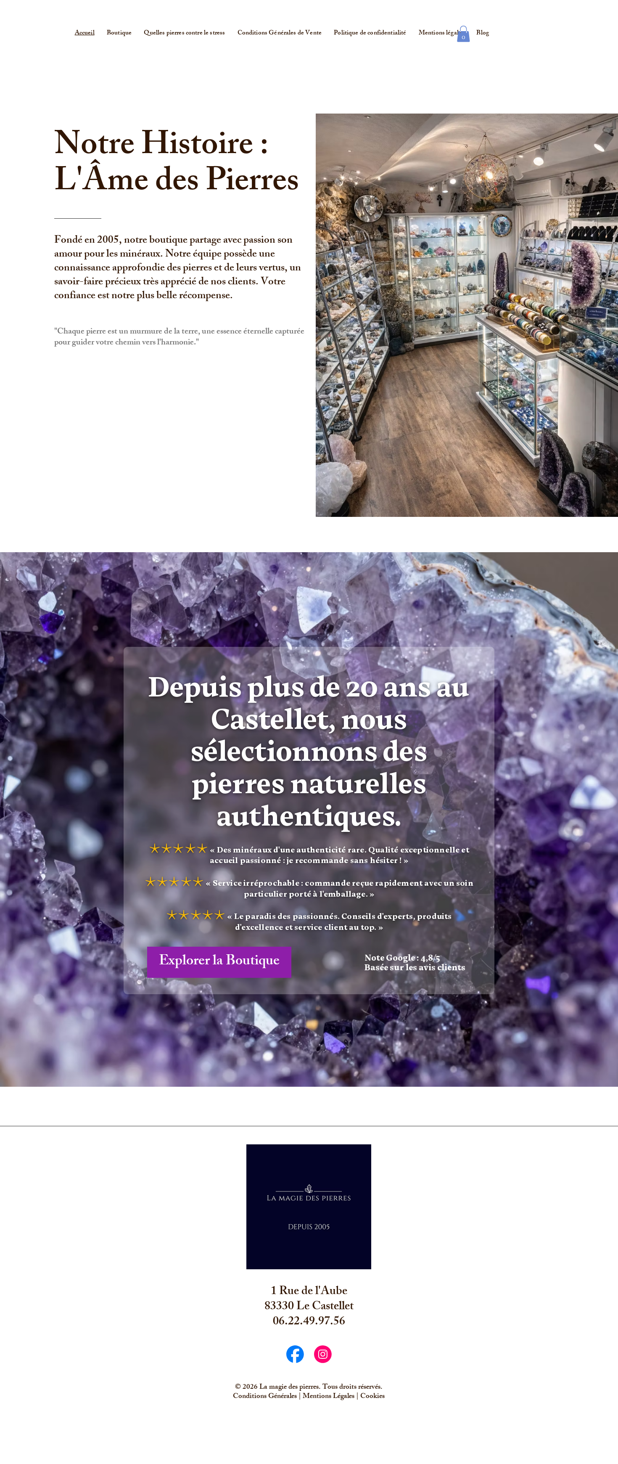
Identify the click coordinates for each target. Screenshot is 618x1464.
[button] (463, 34)
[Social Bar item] (295, 1354)
